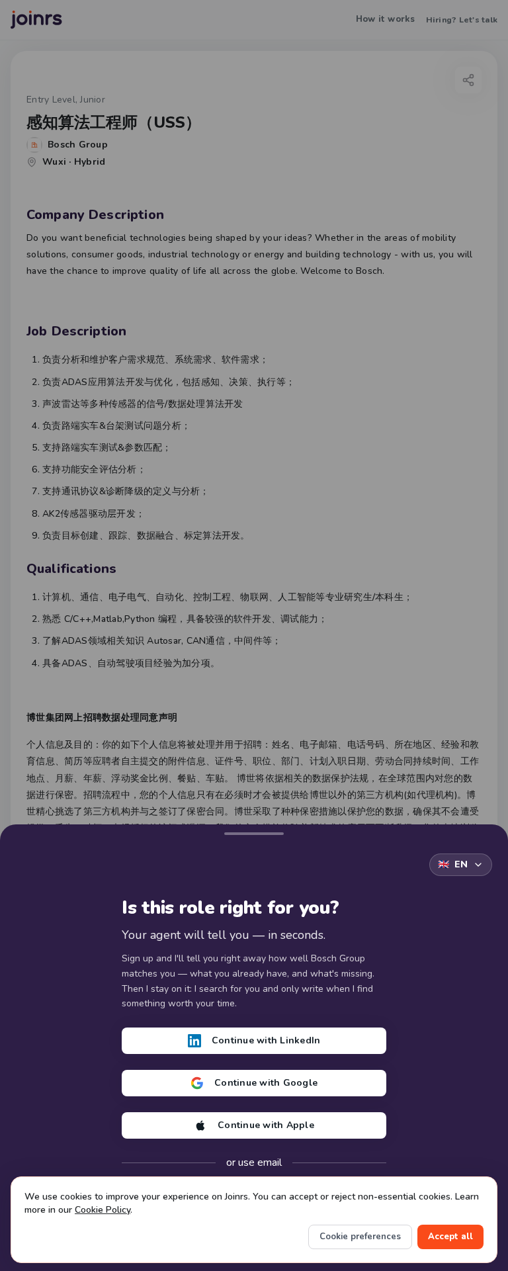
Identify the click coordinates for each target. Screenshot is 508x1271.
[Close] (254, 831)
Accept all (450, 1237)
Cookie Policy (102, 1210)
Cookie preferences (360, 1237)
